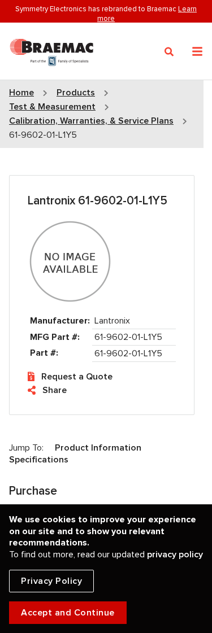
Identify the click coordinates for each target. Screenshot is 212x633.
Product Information (98, 447)
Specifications (38, 459)
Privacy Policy (51, 581)
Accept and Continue (68, 612)
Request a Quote (77, 376)
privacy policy (175, 554)
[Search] (169, 52)
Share (54, 390)
